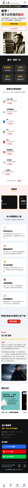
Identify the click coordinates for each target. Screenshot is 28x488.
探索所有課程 (14, 24)
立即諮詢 (19, 180)
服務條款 (19, 465)
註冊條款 (25, 465)
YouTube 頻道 (8, 451)
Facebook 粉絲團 (9, 446)
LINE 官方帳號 (8, 456)
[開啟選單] (25, 2)
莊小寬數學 (6, 425)
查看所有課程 (14, 321)
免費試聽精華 (14, 28)
